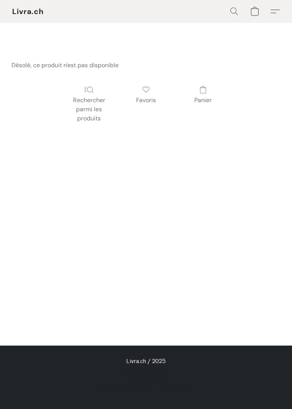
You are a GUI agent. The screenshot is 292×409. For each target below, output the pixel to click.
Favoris (146, 100)
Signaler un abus (146, 375)
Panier (203, 100)
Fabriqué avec (146, 388)
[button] (28, 11)
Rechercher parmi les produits (89, 109)
